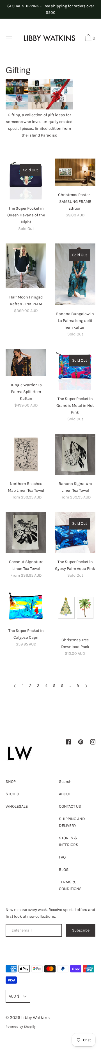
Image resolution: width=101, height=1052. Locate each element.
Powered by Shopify (21, 1027)
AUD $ (14, 996)
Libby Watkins (35, 1017)
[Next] (86, 686)
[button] (89, 39)
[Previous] (14, 686)
